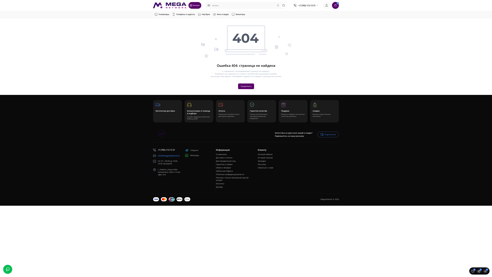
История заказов (265, 157)
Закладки (262, 161)
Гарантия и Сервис (224, 164)
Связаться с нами (265, 167)
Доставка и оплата (224, 157)
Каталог (196, 5)
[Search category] (209, 5)
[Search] (278, 5)
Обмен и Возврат (223, 167)
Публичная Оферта (224, 171)
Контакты (220, 183)
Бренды (219, 187)
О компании (221, 154)
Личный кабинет (265, 154)
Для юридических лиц (226, 161)
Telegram (194, 150)
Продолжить (246, 86)
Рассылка (262, 164)
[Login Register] (326, 5)
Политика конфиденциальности (230, 174)
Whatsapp (194, 155)
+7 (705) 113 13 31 (307, 5)
